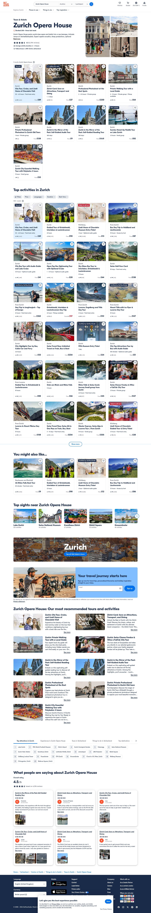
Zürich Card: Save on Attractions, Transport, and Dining (74, 794)
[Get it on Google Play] (59, 884)
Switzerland (24, 872)
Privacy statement (19, 601)
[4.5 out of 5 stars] (19, 42)
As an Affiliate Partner (127, 889)
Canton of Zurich (37, 872)
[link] (28, 83)
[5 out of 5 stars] (33, 798)
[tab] (25, 741)
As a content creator (126, 886)
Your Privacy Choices (78, 892)
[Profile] (144, 3)
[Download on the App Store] (59, 892)
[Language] (136, 3)
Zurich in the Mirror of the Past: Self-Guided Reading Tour (30, 794)
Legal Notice (75, 886)
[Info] (34, 62)
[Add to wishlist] (40, 66)
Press (109, 892)
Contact (74, 882)
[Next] (137, 516)
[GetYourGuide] (6, 4)
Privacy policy (76, 889)
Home (15, 872)
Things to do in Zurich (54, 872)
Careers (109, 886)
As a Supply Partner (126, 882)
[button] (28, 83)
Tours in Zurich (69, 872)
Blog (108, 889)
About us (110, 882)
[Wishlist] (119, 3)
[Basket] (128, 3)
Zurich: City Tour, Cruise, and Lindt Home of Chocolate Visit (115, 794)
